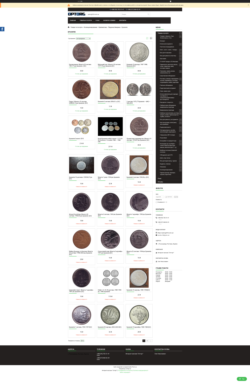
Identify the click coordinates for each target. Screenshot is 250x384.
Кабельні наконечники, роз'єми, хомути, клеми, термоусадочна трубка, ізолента (169, 114)
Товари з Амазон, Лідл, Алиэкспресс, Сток (167, 37)
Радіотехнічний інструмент (168, 88)
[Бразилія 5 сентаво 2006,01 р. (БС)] (110, 89)
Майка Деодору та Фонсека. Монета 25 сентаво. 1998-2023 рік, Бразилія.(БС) (81, 253)
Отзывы (160, 182)
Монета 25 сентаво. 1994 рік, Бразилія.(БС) (139, 252)
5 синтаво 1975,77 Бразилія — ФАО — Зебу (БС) (138, 102)
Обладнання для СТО (166, 155)
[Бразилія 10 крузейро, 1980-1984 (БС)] (139, 315)
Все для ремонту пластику (168, 55)
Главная (73, 20)
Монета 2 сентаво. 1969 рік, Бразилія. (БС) (110, 215)
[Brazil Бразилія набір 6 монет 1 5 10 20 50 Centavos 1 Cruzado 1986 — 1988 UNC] (110, 126)
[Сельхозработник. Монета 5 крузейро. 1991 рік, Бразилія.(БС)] (110, 239)
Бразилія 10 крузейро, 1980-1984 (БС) (139, 327)
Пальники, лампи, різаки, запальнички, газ (167, 72)
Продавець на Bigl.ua (125, 368)
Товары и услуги (86, 20)
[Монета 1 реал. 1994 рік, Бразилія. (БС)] (110, 165)
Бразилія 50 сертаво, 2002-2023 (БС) (109, 327)
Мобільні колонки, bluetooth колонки (168, 151)
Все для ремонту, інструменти (169, 119)
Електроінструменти (166, 44)
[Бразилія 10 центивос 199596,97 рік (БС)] (81, 165)
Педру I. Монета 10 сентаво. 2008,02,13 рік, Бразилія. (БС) (78, 102)
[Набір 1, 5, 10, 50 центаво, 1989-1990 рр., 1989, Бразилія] (110, 278)
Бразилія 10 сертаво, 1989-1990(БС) (138, 290)
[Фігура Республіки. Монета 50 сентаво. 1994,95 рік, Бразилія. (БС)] (81, 202)
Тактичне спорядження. (167, 47)
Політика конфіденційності (140, 370)
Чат (243, 379)
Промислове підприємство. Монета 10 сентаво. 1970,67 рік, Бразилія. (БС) (139, 139)
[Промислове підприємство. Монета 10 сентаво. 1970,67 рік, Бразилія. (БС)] (139, 126)
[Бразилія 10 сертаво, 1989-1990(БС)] (139, 278)
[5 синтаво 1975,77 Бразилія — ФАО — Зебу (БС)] (139, 89)
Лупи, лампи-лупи (165, 91)
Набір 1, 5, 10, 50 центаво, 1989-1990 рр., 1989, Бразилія (109, 290)
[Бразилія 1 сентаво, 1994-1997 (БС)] (81, 315)
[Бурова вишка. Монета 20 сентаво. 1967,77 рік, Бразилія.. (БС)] (81, 52)
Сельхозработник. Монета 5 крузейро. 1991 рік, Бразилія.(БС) (110, 252)
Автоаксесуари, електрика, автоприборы (168, 123)
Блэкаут (162, 41)
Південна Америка (114, 27)
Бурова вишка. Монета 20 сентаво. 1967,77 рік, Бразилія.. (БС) (80, 65)
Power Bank (163, 138)
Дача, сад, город (165, 158)
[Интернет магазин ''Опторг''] (76, 14)
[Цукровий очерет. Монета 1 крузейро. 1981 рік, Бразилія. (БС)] (81, 278)
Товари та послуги (76, 27)
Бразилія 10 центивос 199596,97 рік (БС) (80, 178)
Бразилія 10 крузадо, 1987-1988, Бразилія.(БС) (137, 65)
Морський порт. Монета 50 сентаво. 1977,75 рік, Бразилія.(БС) (109, 65)
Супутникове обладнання (167, 75)
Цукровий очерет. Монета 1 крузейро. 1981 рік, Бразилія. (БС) (81, 290)
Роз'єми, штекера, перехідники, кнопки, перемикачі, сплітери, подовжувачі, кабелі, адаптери (169, 80)
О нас (98, 20)
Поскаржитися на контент (125, 370)
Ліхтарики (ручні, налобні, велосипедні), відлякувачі (168, 131)
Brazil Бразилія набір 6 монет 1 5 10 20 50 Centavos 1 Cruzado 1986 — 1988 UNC (110, 140)
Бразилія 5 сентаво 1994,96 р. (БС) (138, 177)
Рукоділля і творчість (166, 102)
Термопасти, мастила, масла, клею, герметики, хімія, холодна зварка (169, 66)
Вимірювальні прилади (167, 110)
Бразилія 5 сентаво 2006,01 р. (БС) (109, 101)
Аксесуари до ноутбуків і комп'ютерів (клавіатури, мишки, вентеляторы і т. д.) (168, 145)
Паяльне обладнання (166, 85)
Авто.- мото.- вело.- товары (168, 49)
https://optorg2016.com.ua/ (166, 233)
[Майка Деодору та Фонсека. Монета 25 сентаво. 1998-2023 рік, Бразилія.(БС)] (81, 239)
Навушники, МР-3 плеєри (167, 135)
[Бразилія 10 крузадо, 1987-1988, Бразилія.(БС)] (139, 52)
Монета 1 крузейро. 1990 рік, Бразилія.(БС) (139, 215)
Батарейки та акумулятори (168, 141)
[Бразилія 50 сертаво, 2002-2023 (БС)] (110, 315)
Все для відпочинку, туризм (168, 161)
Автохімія (163, 58)
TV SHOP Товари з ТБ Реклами (169, 61)
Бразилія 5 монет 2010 (76, 138)
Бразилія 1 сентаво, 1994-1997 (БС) (80, 327)
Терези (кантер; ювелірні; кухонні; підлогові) (167, 173)
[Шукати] (148, 14)
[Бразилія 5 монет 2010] (81, 126)
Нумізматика (103, 27)
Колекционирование (90, 27)
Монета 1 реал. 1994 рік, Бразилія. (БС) (109, 178)
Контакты (122, 20)
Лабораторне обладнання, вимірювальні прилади (168, 106)
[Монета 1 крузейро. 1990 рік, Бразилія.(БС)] (139, 202)
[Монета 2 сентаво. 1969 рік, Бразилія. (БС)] (110, 202)
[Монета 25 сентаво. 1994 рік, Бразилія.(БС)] (139, 239)
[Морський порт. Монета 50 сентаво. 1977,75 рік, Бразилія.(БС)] (110, 52)
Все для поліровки (165, 52)
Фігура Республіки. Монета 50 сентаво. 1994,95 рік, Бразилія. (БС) (80, 215)
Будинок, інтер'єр (165, 164)
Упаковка (163, 167)
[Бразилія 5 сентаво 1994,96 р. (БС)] (139, 165)
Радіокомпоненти (165, 127)
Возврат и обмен (109, 20)
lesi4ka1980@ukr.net (163, 235)
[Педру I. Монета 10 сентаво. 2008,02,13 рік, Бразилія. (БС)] (81, 89)
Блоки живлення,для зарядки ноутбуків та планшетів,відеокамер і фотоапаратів (169, 96)
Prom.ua (134, 367)
